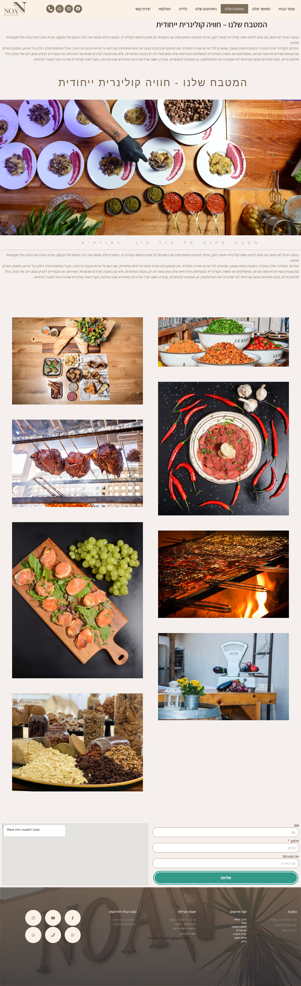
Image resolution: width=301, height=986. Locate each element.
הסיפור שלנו (261, 8)
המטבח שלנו (234, 8)
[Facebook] (78, 9)
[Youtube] (53, 918)
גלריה (183, 8)
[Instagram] (69, 9)
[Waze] (33, 935)
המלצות (164, 8)
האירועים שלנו (206, 8)
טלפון (294, 841)
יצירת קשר (142, 8)
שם (296, 825)
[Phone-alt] (50, 9)
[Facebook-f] (73, 918)
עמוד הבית (286, 8)
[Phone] (53, 935)
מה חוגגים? (290, 857)
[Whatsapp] (59, 9)
